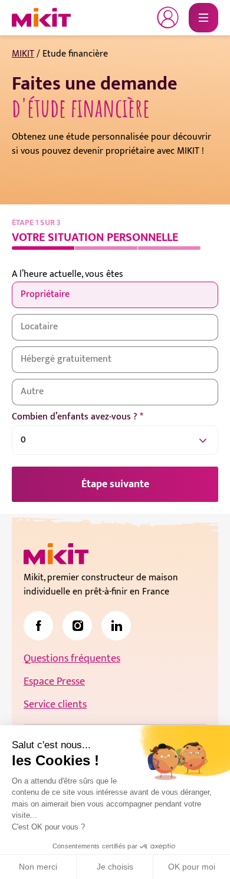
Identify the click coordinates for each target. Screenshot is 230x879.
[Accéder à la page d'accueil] (56, 553)
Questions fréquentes (72, 658)
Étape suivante (115, 484)
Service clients (55, 704)
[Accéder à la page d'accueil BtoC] (41, 17)
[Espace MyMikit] (168, 17)
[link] (38, 625)
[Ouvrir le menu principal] (203, 17)
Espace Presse (54, 681)
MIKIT (23, 54)
